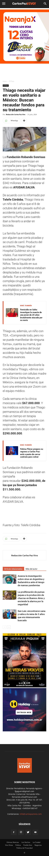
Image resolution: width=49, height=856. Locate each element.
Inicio (5, 81)
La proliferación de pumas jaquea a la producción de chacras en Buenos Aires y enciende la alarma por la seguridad (31, 598)
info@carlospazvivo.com (31, 814)
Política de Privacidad (24, 848)
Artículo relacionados (13, 569)
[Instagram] (21, 832)
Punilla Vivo (27, 845)
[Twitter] (28, 832)
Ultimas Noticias (13, 842)
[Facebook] (13, 832)
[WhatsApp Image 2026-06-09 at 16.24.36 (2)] (24, 686)
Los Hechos (26, 842)
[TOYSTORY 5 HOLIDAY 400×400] (24, 730)
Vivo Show (9, 845)
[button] (45, 3)
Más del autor (31, 569)
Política (18, 845)
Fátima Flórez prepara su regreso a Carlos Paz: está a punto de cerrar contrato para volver (31, 453)
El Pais (11, 81)
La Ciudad (36, 842)
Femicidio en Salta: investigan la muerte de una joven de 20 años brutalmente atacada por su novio (31, 314)
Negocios (38, 845)
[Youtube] (35, 832)
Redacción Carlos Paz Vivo (15, 114)
